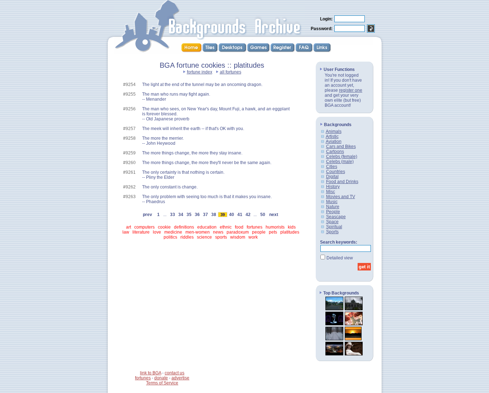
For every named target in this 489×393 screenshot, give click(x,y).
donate (161, 377)
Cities (331, 166)
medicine (173, 232)
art (128, 227)
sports (221, 237)
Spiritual (334, 226)
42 (248, 214)
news (218, 232)
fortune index (199, 72)
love (157, 232)
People (333, 211)
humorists (275, 227)
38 (213, 214)
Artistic (332, 136)
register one (350, 90)
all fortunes (230, 72)
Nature (332, 206)
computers (144, 227)
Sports (332, 231)
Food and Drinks (342, 181)
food (239, 227)
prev (147, 214)
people (259, 232)
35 (189, 214)
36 (197, 214)
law (125, 232)
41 (239, 214)
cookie (164, 227)
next (273, 214)
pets (273, 232)
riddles (187, 237)
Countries (335, 171)
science (204, 237)
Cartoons (335, 151)
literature (141, 232)
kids (292, 227)
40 (231, 214)
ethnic (226, 227)
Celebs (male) (340, 161)
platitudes (289, 232)
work (253, 237)
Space (332, 221)
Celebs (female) (341, 156)
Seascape (336, 216)
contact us (174, 372)
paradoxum (238, 232)
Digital (332, 176)
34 (180, 214)
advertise (180, 377)
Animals (334, 131)
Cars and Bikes (341, 146)
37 (205, 214)
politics (170, 237)
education (207, 227)
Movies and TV (340, 196)
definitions (184, 227)
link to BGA (150, 372)
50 (262, 214)
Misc (330, 191)
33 (172, 214)
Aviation (334, 141)
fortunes (254, 227)
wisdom (237, 237)
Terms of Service (162, 382)
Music (332, 201)
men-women (197, 232)
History (333, 186)
